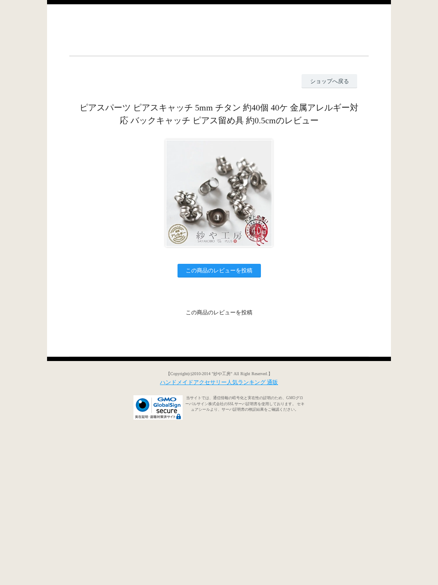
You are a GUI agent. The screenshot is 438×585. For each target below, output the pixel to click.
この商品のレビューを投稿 (219, 270)
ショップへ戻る (329, 81)
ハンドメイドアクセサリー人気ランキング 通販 (219, 382)
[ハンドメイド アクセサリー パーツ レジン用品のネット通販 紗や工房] (219, 30)
